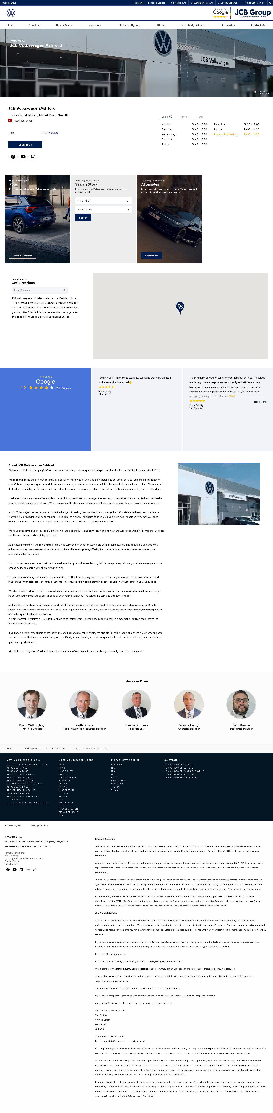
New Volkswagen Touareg (22, 796)
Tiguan (63, 784)
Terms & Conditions (14, 852)
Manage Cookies (39, 825)
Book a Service (157, 2)
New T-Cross (66, 771)
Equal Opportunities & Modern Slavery (24, 858)
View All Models (22, 255)
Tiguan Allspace (68, 812)
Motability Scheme (125, 760)
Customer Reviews (203, 2)
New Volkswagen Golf (19, 781)
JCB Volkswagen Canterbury (181, 777)
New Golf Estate (69, 809)
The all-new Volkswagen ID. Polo (26, 765)
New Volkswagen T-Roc (20, 777)
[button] (180, 309)
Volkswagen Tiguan (18, 787)
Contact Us (25, 144)
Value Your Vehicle (255, 2)
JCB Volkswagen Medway (178, 765)
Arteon (63, 796)
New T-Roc (117, 784)
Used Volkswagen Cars (76, 760)
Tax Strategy (11, 863)
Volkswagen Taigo (17, 771)
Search (83, 217)
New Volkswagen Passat (20, 790)
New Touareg (67, 790)
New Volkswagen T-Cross (21, 774)
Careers (138, 2)
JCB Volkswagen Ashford (178, 768)
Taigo (62, 768)
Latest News (179, 2)
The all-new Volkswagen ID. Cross (27, 803)
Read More (260, 401)
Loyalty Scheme (229, 2)
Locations (171, 760)
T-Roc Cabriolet (68, 777)
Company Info (14, 825)
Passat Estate (67, 803)
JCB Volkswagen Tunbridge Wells (184, 771)
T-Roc (62, 774)
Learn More (151, 255)
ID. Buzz (64, 793)
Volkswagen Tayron (18, 793)
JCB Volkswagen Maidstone (180, 774)
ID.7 (61, 815)
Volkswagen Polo (16, 768)
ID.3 (61, 806)
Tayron (63, 787)
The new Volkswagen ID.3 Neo (24, 784)
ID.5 (113, 774)
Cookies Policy (12, 861)
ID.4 (61, 799)
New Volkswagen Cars (23, 760)
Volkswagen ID (15, 799)
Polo (61, 765)
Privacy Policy (11, 855)
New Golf (64, 781)
